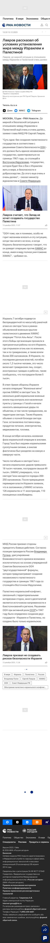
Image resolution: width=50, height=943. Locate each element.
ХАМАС (39, 248)
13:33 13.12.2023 (10, 32)
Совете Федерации (30, 180)
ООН (42, 147)
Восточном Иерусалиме (16, 162)
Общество (18, 837)
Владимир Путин (11, 679)
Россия (41, 674)
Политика (7, 837)
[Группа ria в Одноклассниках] (37, 822)
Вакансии (7, 853)
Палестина (29, 674)
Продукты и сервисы (39, 842)
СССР (33, 610)
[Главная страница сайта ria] (16, 25)
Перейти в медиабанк (11, 94)
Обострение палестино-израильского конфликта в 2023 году (26, 687)
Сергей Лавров (28, 679)
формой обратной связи (35, 909)
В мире (7, 674)
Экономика (31, 837)
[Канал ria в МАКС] (7, 822)
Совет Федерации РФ (21, 683)
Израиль (17, 674)
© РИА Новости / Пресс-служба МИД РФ (17, 92)
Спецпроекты (9, 842)
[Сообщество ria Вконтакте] (27, 822)
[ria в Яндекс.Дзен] (17, 822)
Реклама (22, 842)
